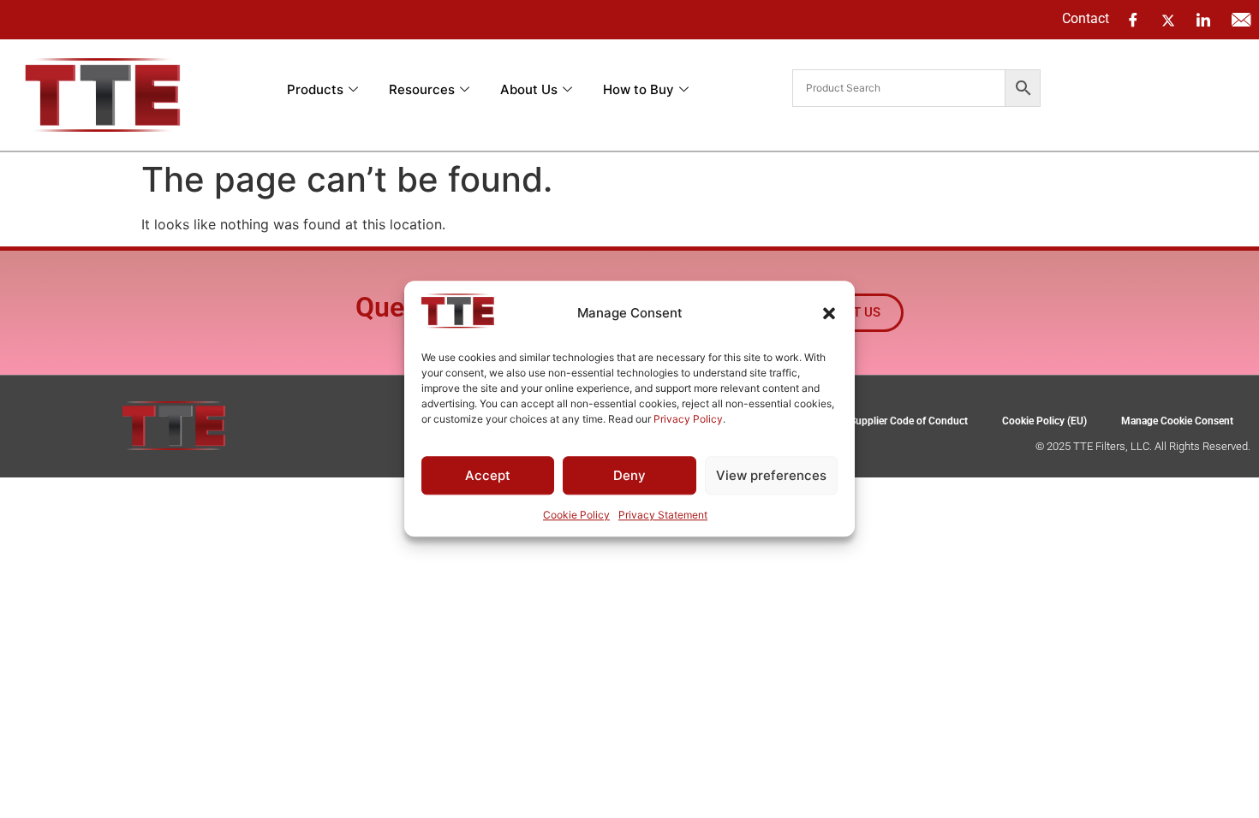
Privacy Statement (662, 515)
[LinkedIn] (1203, 20)
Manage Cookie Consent (1177, 421)
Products (315, 89)
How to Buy (638, 89)
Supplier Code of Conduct (909, 421)
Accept (487, 475)
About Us (529, 89)
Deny (629, 475)
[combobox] (898, 88)
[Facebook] (1133, 20)
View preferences (771, 475)
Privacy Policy (688, 418)
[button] (829, 313)
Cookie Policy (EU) (1044, 421)
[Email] (1241, 20)
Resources (422, 89)
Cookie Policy (576, 515)
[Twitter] (1168, 19)
